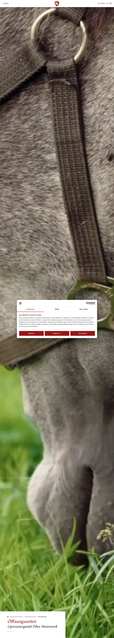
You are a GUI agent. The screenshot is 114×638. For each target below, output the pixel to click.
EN (111, 3)
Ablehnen (31, 333)
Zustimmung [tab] (30, 309)
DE (107, 3)
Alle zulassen (82, 333)
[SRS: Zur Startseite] (57, 3)
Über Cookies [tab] (83, 309)
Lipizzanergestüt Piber (30, 616)
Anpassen (56, 333)
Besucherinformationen (16, 616)
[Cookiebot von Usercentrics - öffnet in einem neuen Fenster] (87, 303)
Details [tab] (57, 309)
